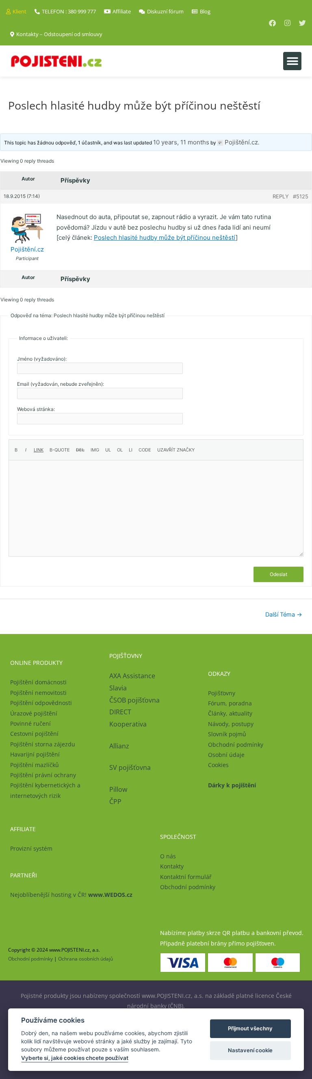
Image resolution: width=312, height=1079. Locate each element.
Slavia (118, 688)
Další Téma (283, 614)
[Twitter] (302, 22)
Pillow (118, 789)
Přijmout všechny (250, 1028)
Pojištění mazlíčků (34, 765)
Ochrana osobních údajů (85, 958)
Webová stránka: (36, 409)
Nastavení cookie (250, 1050)
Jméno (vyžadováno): (42, 359)
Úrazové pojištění (33, 713)
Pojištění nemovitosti (38, 692)
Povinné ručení (30, 723)
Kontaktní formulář (186, 877)
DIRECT (120, 711)
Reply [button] (281, 196)
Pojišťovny (221, 693)
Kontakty (172, 866)
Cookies (218, 765)
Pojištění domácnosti (38, 682)
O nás (168, 856)
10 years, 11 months (181, 142)
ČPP (115, 801)
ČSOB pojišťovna (134, 700)
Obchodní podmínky (235, 744)
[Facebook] (272, 22)
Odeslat (278, 574)
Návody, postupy (231, 724)
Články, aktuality (230, 713)
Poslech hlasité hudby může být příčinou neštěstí (165, 237)
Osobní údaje (226, 755)
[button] (292, 61)
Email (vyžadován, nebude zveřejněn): (60, 384)
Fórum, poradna (230, 703)
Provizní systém (31, 848)
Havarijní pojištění (35, 754)
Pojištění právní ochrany (43, 775)
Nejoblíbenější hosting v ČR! (71, 894)
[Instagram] (287, 22)
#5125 (300, 196)
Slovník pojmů (227, 734)
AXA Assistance (133, 675)
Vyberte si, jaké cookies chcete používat (74, 1058)
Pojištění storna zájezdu (42, 744)
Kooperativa (128, 724)
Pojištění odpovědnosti (41, 703)
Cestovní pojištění (34, 733)
